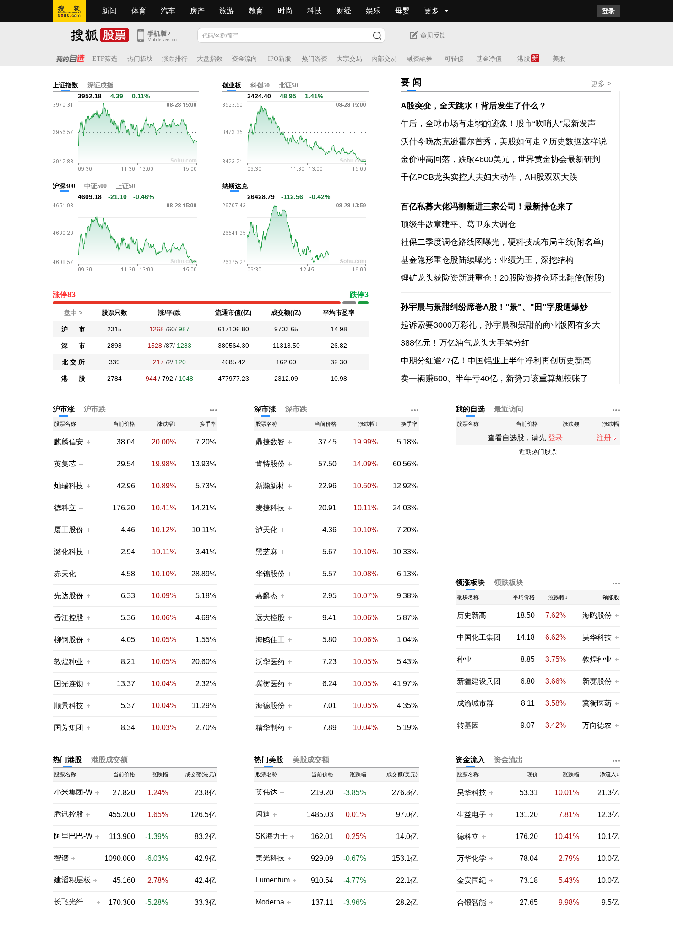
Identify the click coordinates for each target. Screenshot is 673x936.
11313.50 (286, 345)
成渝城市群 (475, 703)
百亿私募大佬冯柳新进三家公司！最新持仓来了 (487, 206)
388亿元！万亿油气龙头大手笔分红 (465, 342)
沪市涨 (64, 409)
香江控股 (68, 618)
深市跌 (296, 409)
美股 (559, 58)
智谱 (61, 858)
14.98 (339, 329)
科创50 (260, 85)
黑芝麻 (267, 552)
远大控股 (270, 618)
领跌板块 (508, 582)
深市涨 (265, 409)
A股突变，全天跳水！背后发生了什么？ (474, 105)
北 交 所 (73, 362)
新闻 (109, 11)
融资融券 (419, 58)
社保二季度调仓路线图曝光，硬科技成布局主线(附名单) (502, 242)
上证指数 (65, 85)
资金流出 (508, 759)
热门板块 (140, 58)
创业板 (231, 85)
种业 (464, 659)
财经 (343, 11)
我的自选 (470, 409)
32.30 (339, 362)
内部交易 (384, 58)
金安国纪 (471, 880)
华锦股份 (270, 574)
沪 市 (73, 329)
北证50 (288, 85)
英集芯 (65, 464)
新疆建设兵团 (479, 681)
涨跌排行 (175, 58)
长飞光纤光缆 (74, 902)
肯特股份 (270, 464)
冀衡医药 (270, 683)
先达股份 (68, 596)
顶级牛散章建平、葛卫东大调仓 (458, 224)
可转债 (454, 58)
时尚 (285, 11)
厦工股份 (68, 530)
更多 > (601, 83)
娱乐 (373, 11)
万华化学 (471, 858)
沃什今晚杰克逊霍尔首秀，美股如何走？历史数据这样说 (504, 141)
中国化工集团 (479, 637)
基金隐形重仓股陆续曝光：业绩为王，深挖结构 (487, 260)
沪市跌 (95, 409)
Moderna (269, 902)
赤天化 (65, 574)
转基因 (468, 725)
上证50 (125, 186)
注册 (604, 438)
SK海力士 (271, 836)
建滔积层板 (72, 880)
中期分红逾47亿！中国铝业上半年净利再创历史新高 (496, 360)
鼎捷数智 (270, 442)
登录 (608, 11)
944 (151, 378)
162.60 (286, 362)
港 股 (73, 378)
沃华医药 (270, 661)
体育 (138, 11)
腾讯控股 (68, 814)
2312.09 (286, 378)
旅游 (226, 11)
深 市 (73, 345)
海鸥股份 (597, 615)
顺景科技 (68, 705)
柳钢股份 (68, 640)
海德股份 (270, 705)
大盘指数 (210, 58)
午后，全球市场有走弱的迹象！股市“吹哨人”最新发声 (498, 123)
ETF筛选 (104, 58)
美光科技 (270, 858)
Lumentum (272, 880)
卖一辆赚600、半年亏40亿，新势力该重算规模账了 (494, 378)
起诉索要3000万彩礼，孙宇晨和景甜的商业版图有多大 (500, 325)
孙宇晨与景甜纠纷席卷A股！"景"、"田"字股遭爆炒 (494, 307)
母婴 (402, 11)
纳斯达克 (235, 186)
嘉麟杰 (267, 596)
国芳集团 (68, 727)
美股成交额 (311, 759)
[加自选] (88, 441)
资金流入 (470, 759)
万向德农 (597, 725)
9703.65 (286, 329)
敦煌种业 (68, 661)
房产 (197, 11)
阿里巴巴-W (73, 836)
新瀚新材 (270, 486)
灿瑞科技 (68, 486)
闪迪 (262, 814)
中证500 (95, 186)
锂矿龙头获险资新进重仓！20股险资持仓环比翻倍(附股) (503, 277)
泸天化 (267, 530)
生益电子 (471, 814)
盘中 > (73, 312)
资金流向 (244, 58)
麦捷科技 (270, 508)
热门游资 (314, 58)
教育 (256, 11)
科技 (314, 11)
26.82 (339, 345)
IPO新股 (279, 58)
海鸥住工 (270, 640)
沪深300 (64, 186)
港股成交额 (109, 759)
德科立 (65, 508)
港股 (523, 58)
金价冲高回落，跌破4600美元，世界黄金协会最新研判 (500, 159)
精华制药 (270, 727)
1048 (186, 378)
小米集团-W (73, 792)
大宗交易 (349, 58)
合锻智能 (471, 902)
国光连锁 (68, 683)
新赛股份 (597, 681)
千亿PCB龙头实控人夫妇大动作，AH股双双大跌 (489, 177)
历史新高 (471, 615)
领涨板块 (470, 582)
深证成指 (100, 85)
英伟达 (266, 792)
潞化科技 (68, 552)
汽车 (168, 11)
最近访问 (508, 409)
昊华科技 (597, 637)
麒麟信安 (68, 442)
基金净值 (489, 58)
